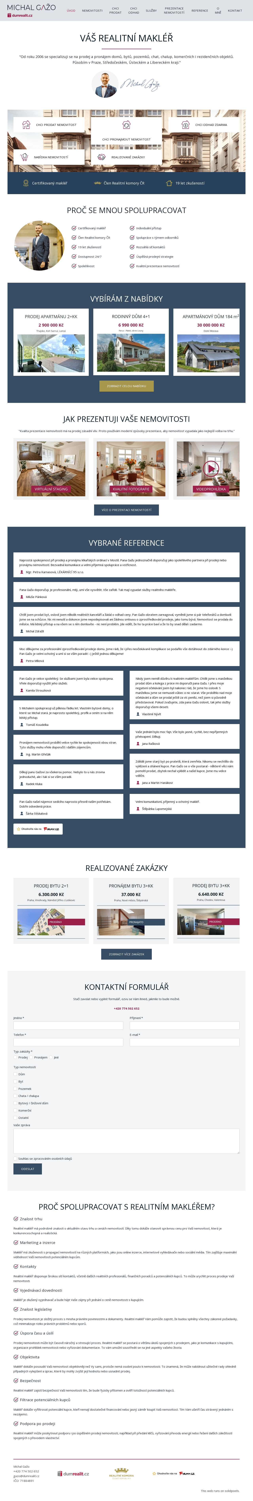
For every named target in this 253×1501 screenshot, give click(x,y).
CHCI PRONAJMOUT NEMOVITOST (126, 139)
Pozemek (24, 1089)
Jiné (56, 1057)
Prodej (23, 1057)
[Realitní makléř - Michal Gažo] (32, 10)
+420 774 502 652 (26, 1471)
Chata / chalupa (28, 1096)
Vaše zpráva (21, 1125)
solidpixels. (232, 1491)
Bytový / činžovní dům (33, 1103)
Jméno (18, 1018)
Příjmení (136, 1018)
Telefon (19, 1035)
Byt (20, 1081)
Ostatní (23, 1118)
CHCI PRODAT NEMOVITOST (56, 125)
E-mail (135, 1035)
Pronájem (40, 1057)
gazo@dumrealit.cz (26, 1476)
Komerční (24, 1110)
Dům (21, 1074)
